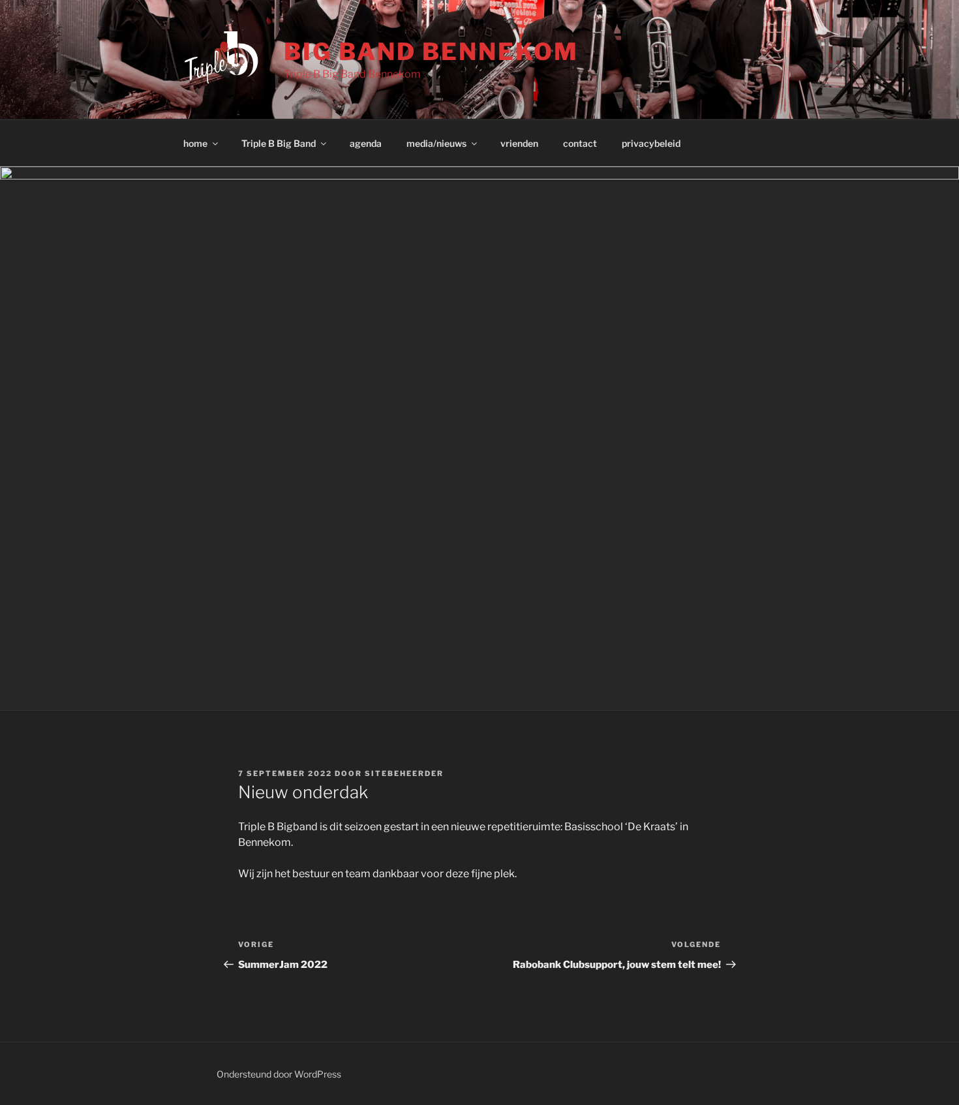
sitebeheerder (404, 773)
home (195, 143)
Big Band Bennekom (431, 51)
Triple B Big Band (278, 143)
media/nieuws (436, 143)
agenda (366, 143)
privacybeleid (651, 143)
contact (580, 143)
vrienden (519, 143)
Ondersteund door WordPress (279, 1074)
